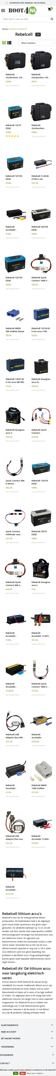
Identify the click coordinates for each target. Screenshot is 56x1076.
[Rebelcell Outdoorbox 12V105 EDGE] (41, 111)
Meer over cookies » (35, 1073)
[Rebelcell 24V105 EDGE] (41, 213)
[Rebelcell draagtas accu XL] (41, 365)
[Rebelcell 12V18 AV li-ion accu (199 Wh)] (41, 314)
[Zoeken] (52, 19)
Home (5, 29)
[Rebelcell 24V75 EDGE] (41, 517)
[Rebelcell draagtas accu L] (41, 568)
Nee (22, 1073)
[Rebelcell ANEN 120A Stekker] (41, 771)
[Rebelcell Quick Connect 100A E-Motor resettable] (41, 670)
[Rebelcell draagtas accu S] (15, 416)
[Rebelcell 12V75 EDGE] (15, 111)
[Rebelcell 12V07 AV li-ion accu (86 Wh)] (15, 365)
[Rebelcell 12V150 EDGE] (15, 264)
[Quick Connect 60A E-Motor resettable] (15, 467)
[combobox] (28, 19)
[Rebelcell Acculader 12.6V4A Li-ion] (41, 619)
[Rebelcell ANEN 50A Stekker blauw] (15, 314)
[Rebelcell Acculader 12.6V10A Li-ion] (15, 873)
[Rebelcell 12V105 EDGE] (15, 162)
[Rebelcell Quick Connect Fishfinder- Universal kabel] (41, 416)
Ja (16, 1073)
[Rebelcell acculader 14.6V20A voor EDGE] (15, 213)
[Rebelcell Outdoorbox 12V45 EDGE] (15, 60)
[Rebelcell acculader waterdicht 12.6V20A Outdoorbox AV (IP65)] (41, 721)
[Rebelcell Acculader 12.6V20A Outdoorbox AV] (15, 771)
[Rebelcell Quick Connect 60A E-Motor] (15, 568)
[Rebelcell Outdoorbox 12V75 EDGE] (41, 60)
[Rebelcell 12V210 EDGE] (41, 467)
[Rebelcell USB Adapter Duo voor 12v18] (15, 822)
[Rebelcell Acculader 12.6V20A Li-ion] (15, 619)
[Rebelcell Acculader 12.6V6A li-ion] (41, 822)
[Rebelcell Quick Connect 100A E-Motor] (41, 264)
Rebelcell (23, 29)
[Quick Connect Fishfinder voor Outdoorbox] (15, 517)
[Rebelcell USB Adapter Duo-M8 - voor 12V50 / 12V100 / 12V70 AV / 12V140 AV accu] (15, 721)
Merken (13, 29)
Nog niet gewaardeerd (12, 85)
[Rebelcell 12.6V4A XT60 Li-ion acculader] (41, 162)
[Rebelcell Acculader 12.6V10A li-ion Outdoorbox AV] (15, 670)
